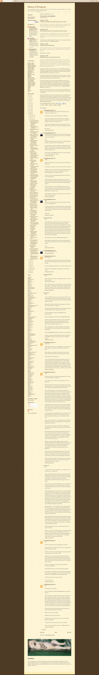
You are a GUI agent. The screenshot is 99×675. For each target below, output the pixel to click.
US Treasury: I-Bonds (31, 84)
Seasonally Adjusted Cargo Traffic (33, 214)
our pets (29, 349)
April (31, 265)
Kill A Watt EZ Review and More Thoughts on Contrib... (34, 149)
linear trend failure (31, 335)
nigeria (29, 344)
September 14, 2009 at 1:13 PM (49, 339)
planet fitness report (31, 354)
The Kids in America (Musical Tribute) (33, 153)
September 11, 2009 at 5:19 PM (49, 130)
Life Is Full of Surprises (34, 196)
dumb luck (29, 298)
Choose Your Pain (33, 225)
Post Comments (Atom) (50, 635)
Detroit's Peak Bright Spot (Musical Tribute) (34, 250)
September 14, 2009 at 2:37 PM (49, 462)
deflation (29, 295)
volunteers (29, 392)
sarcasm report (30, 366)
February (31, 268)
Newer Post (42, 632)
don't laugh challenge (31, 297)
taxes (28, 377)
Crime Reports (30, 70)
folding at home (30, 311)
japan (29, 332)
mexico (29, 338)
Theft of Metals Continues (34, 120)
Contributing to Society (34, 183)
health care (29, 323)
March (31, 266)
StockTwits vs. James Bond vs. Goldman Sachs (33, 207)
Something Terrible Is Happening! (33, 190)
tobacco (29, 380)
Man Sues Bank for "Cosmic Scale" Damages (33, 161)
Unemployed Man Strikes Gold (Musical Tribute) (34, 175)
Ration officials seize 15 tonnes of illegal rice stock (50, 57)
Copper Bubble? (32, 187)
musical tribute (30, 340)
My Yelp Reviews (31, 79)
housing (29, 324)
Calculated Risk (32, 38)
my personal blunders (31, 341)
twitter (29, 383)
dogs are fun (30, 296)
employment (30, 303)
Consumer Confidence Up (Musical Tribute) (34, 156)
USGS (29, 89)
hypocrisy (29, 327)
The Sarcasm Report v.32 (34, 194)
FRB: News (29, 75)
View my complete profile (32, 412)
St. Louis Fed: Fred (31, 81)
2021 (30, 99)
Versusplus (29, 90)
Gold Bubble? (32, 188)
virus (28, 390)
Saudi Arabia (30, 367)
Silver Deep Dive (32, 50)
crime (29, 291)
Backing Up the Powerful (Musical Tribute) (34, 200)
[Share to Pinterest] (65, 103)
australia (29, 278)
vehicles (29, 386)
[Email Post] (56, 103)
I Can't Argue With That (34, 134)
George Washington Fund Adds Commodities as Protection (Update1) (53, 30)
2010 (30, 112)
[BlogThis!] (60, 103)
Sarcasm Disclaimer (31, 18)
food (28, 312)
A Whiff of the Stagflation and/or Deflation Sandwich (34, 123)
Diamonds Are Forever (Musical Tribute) (33, 169)
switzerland (30, 375)
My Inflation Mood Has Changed (34, 164)
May (31, 264)
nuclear (29, 346)
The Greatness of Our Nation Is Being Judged (33, 178)
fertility (29, 307)
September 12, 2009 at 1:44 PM (49, 271)
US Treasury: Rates (31, 85)
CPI (66, 89)
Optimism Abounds (33, 203)
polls (28, 356)
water (29, 395)
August (31, 259)
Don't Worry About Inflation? (33, 138)
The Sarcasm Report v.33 (34, 192)
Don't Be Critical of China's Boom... (33, 185)
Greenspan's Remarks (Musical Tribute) (33, 181)
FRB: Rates (29, 76)
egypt (29, 300)
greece (29, 322)
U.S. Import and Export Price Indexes (47, 45)
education (29, 299)
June (31, 262)
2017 (30, 102)
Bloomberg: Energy (31, 62)
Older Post (69, 632)
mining (29, 339)
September (32, 119)
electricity (29, 302)
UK (28, 384)
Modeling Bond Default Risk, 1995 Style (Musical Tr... (34, 220)
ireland (29, 330)
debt (28, 294)
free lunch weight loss (31, 316)
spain (28, 370)
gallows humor (30, 317)
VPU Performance (31, 394)
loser (28, 337)
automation (30, 279)
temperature (30, 379)
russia (29, 364)
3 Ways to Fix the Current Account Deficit (34, 132)
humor (29, 325)
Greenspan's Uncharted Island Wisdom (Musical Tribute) (33, 141)
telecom (29, 378)
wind (28, 396)
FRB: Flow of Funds (31, 74)
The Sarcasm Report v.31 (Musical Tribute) (34, 256)
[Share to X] (61, 103)
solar (28, 369)
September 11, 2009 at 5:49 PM (49, 155)
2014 (30, 106)
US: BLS (29, 86)
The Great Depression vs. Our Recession (34, 217)
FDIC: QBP (30, 73)
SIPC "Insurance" (33, 151)
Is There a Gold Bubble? (34, 193)
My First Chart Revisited (34, 248)
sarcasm (29, 365)
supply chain (30, 374)
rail (28, 360)
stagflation (29, 372)
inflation (29, 329)
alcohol (29, 277)
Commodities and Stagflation (33, 227)
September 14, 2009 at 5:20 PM (49, 581)
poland (29, 355)
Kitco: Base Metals (31, 77)
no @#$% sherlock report (32, 345)
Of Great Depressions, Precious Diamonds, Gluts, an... (34, 172)
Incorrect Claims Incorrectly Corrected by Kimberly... (34, 126)
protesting (29, 358)
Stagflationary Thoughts (34, 205)
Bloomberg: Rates (31, 64)
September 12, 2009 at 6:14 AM (49, 253)
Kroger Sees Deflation (33, 212)
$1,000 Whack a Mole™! (34, 258)
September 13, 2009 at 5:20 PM (49, 290)
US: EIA (29, 87)
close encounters (30, 287)
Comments (31, 406)
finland (29, 308)
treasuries (29, 382)
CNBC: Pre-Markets (31, 67)
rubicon (29, 363)
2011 (30, 110)
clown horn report (31, 288)
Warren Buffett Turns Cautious (33, 235)
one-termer (29, 348)
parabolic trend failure (31, 352)
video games (30, 388)
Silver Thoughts (32, 244)
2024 (30, 95)
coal (28, 289)
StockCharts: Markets (31, 82)
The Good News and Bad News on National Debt (34, 223)
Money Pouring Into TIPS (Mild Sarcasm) (34, 167)
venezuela (29, 387)
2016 (30, 103)
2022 (30, 98)
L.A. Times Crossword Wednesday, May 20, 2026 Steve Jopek (33, 28)
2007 (30, 272)
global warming (30, 321)
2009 (30, 113)
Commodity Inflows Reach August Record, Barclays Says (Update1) (53, 21)
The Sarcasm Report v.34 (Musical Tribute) (34, 136)
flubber (29, 310)
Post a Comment (44, 629)
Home (56, 632)
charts (29, 285)
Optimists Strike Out (33, 143)
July (31, 261)
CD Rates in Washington (32, 66)
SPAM (29, 371)
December (32, 114)
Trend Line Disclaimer (31, 16)
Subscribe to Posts (31, 400)
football (29, 313)
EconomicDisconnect (49, 132)
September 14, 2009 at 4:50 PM (49, 537)
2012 (30, 109)
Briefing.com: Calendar (32, 65)
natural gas (29, 342)
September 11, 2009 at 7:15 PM (49, 215)
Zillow (29, 91)
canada (29, 283)
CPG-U (29, 290)
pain (28, 350)
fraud (29, 315)
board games (30, 281)
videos (29, 389)
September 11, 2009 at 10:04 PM (49, 247)
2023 (30, 96)
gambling (29, 319)
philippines (29, 353)
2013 (30, 107)
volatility (29, 391)
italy (28, 331)
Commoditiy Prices (31, 68)
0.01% (47, 71)
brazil (29, 282)
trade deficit (30, 381)
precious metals (30, 357)
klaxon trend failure (31, 333)
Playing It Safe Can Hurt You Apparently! (34, 240)
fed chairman (30, 306)
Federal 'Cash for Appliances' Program (34, 198)
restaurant (29, 362)
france (29, 314)
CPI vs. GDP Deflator (33, 202)
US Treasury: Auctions (31, 83)
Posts (30, 404)
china (29, 286)
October (31, 117)
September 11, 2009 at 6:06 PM (49, 196)
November (32, 116)
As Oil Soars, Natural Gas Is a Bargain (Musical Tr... (34, 253)
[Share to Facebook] (63, 103)
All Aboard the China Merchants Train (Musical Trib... (33, 232)
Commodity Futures (31, 69)
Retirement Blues (32, 26)
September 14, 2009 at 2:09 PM (49, 369)
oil (28, 347)
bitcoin (29, 280)
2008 (30, 271)
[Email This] (58, 103)
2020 (30, 100)
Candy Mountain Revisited (32, 229)
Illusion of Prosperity (37, 6)
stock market (30, 373)
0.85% (43, 70)
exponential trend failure (32, 305)
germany (29, 320)
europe (29, 304)
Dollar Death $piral (32, 49)
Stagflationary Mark (49, 110)
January (31, 269)
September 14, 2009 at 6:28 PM (49, 626)
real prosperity (30, 361)
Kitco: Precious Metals (31, 78)
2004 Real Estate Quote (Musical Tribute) (34, 243)
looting (29, 336)
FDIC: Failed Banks (31, 71)
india (28, 328)
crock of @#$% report (31, 293)
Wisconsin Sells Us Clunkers (33, 247)
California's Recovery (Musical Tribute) (33, 211)
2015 (30, 105)
